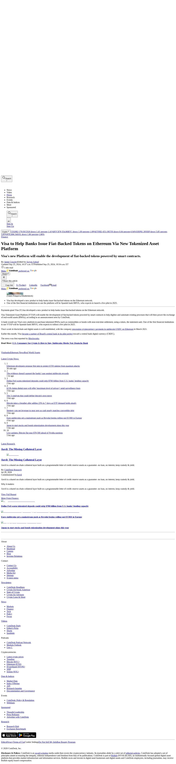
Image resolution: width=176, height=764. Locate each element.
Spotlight (10, 633)
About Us (11, 546)
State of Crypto (13, 592)
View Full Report (8, 494)
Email (53, 285)
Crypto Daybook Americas (18, 590)
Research (5, 722)
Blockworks (33, 338)
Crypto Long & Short (16, 597)
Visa (3, 352)
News (3, 602)
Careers (10, 551)
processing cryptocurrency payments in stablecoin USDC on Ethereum (102, 329)
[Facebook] (5, 746)
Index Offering (13, 683)
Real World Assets (32, 352)
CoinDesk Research (13, 470)
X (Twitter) (21, 285)
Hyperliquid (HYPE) (16, 667)
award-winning (41, 753)
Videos (4, 621)
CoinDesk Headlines (16, 587)
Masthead (11, 549)
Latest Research (8, 444)
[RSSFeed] (11, 746)
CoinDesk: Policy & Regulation (20, 700)
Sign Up (10, 226)
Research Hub (13, 726)
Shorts (9, 631)
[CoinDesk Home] (11, 185)
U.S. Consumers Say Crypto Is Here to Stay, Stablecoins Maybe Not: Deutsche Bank (50, 343)
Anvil (19, 475)
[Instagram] (14, 746)
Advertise (11, 570)
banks (7, 352)
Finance (4, 237)
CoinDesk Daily (14, 626)
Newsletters (6, 582)
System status (12, 578)
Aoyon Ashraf (32, 262)
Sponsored (5, 707)
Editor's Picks (12, 628)
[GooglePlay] (27, 737)
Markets (10, 606)
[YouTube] (17, 746)
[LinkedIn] (8, 746)
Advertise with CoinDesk (18, 717)
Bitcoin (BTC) (13, 662)
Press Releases (13, 714)
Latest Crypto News (10, 359)
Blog (9, 554)
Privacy (9, 742)
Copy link (9, 285)
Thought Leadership (15, 712)
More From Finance (9, 498)
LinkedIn (33, 285)
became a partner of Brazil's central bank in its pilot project (47, 334)
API (8, 686)
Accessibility (12, 568)
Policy (9, 614)
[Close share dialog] (4, 277)
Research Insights (14, 688)
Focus (9, 616)
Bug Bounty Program (66, 742)
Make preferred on (15, 271)
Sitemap (10, 575)
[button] (91, 205)
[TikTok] (20, 746)
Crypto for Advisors (15, 594)
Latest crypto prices (15, 657)
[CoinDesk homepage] (11, 536)
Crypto (4, 232)
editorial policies (133, 753)
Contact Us (11, 565)
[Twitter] (2, 746)
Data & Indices (7, 676)
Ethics (3, 742)
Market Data (12, 681)
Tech (9, 611)
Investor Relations (14, 556)
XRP (9, 669)
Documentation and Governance (21, 691)
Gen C (9, 647)
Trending (10, 659)
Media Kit (11, 573)
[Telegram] (27, 746)
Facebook (45, 285)
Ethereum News (17, 352)
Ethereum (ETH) (14, 664)
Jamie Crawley (10, 262)
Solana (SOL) (13, 671)
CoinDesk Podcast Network (19, 642)
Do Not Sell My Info (47, 742)
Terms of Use (19, 742)
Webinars (11, 703)
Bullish (114, 755)
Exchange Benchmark (16, 729)
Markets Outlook (14, 645)
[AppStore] (9, 737)
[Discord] (23, 746)
